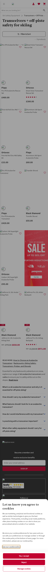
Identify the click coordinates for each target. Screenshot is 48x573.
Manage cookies (24, 568)
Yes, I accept (24, 556)
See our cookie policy (11, 546)
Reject (24, 562)
